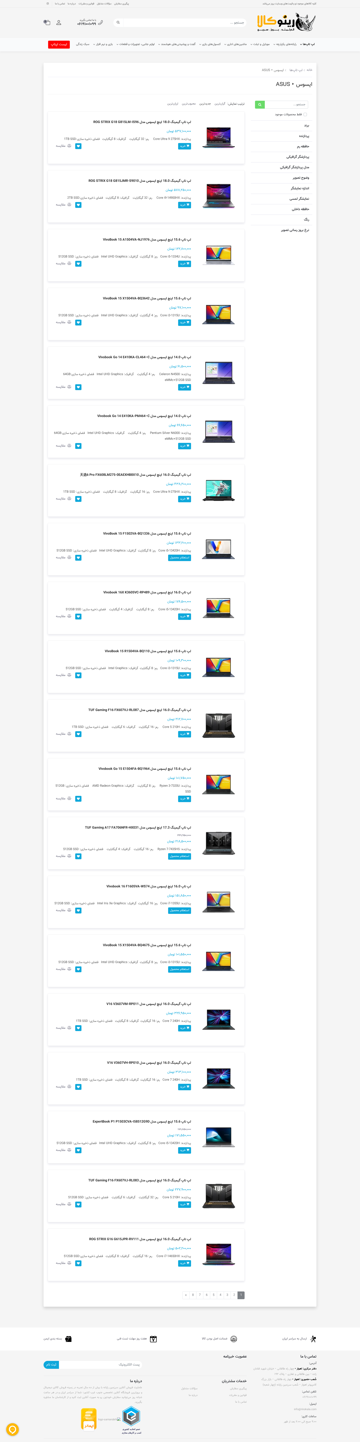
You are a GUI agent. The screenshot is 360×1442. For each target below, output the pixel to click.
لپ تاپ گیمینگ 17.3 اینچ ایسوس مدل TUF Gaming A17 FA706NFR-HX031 (138, 827)
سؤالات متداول (104, 4)
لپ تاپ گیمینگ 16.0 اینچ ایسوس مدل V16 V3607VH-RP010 (149, 1063)
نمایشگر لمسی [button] (299, 199)
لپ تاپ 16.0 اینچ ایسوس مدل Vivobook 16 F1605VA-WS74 (148, 886)
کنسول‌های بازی (211, 44)
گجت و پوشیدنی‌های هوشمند (178, 44)
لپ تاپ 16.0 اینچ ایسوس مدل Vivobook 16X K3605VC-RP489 (147, 592)
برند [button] (306, 126)
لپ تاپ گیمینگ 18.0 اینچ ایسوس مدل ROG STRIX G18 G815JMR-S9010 (140, 181)
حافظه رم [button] (303, 147)
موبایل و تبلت (261, 44)
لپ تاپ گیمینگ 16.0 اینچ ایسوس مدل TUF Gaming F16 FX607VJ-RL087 (139, 710)
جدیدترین (205, 104)
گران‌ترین (220, 104)
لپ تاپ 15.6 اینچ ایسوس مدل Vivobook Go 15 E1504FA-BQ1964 (145, 769)
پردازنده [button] (304, 136)
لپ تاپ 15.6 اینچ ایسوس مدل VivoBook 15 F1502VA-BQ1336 (147, 533)
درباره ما (72, 4)
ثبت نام (51, 1364)
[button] (58, 22)
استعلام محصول (179, 557)
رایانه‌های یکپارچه (286, 44)
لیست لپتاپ (59, 44)
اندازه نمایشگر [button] (300, 189)
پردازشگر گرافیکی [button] (297, 157)
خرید (183, 146)
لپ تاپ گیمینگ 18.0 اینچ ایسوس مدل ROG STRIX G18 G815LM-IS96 (142, 122)
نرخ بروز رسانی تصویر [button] (295, 230)
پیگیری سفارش (121, 4)
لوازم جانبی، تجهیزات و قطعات (137, 44)
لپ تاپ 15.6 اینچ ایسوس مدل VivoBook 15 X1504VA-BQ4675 (147, 945)
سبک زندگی (82, 44)
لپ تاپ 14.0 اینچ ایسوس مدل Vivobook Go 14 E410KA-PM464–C (144, 416)
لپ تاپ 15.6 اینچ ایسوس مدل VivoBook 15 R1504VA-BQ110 (148, 651)
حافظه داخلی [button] (300, 209)
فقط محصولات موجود (288, 114)
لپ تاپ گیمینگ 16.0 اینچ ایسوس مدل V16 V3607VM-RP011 (148, 1004)
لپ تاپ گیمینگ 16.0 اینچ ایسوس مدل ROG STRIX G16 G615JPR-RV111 (140, 1239)
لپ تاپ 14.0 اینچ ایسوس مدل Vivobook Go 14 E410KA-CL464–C (144, 357)
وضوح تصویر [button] (301, 178)
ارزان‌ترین (172, 104)
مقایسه (61, 146)
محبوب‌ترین (189, 104)
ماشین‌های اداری (237, 44)
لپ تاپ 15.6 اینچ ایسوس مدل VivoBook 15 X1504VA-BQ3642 (147, 298)
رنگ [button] (306, 220)
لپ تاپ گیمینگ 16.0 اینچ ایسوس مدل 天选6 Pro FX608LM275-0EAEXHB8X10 (135, 475)
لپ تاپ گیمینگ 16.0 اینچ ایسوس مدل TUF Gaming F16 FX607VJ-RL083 (139, 1180)
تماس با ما (60, 4)
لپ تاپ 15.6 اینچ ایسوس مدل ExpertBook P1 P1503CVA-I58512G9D (142, 1121)
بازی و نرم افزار (104, 44)
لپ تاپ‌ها (309, 44)
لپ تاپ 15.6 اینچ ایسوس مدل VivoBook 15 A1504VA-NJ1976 (147, 239)
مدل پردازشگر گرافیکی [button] (294, 168)
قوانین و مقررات (86, 4)
